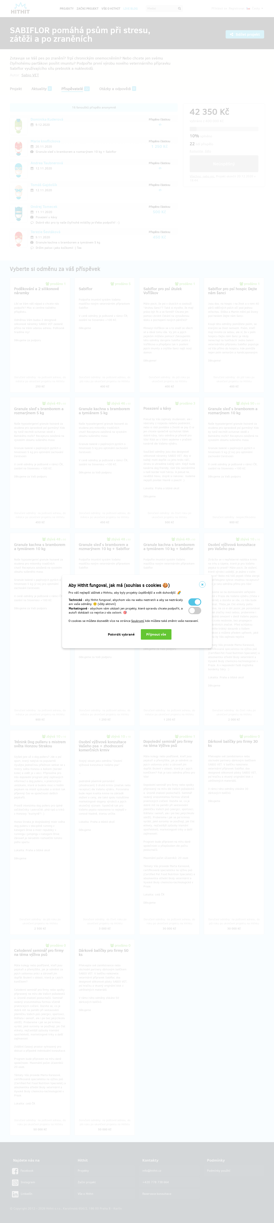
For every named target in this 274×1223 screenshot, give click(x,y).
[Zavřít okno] (202, 584)
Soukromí (137, 621)
